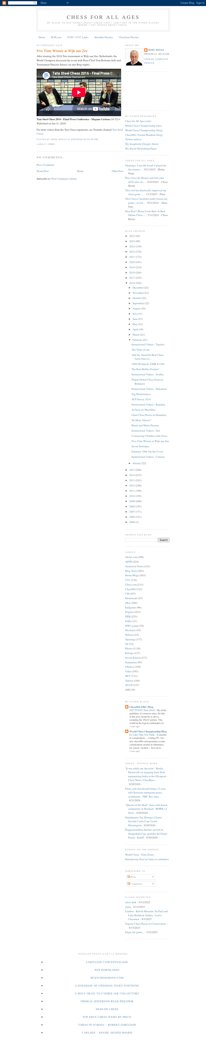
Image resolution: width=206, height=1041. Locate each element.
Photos (129, 648)
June (135, 319)
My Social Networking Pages (141, 148)
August (137, 308)
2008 (132, 506)
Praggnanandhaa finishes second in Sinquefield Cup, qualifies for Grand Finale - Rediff (146, 833)
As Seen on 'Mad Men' (144, 409)
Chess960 (130, 589)
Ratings (129, 653)
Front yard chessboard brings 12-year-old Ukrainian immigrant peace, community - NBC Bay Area (145, 792)
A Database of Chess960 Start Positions (107, 985)
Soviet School (132, 657)
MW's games (132, 625)
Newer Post (43, 171)
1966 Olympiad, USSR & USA (148, 364)
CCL (127, 580)
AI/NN (128, 561)
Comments (136, 883)
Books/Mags (132, 575)
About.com (131, 557)
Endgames (130, 607)
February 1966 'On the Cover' (147, 451)
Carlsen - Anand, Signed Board (107, 1032)
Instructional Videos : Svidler (148, 374)
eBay (128, 603)
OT (127, 644)
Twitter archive (133, 139)
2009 (132, 501)
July (135, 313)
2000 (132, 522)
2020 (132, 262)
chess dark (130, 902)
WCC (128, 676)
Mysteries (130, 630)
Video (51, 144)
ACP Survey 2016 (141, 399)
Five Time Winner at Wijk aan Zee (62, 50)
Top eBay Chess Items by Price (107, 1017)
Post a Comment (45, 165)
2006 (132, 517)
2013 (132, 480)
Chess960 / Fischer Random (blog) (144, 135)
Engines (129, 612)
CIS (127, 593)
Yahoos (129, 680)
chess (128, 907)
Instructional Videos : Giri (146, 430)
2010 (132, 496)
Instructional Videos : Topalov (148, 344)
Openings (130, 639)
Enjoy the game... (134, 932)
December (138, 287)
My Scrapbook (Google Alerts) (142, 144)
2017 (132, 277)
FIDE (128, 616)
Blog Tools (131, 571)
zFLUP (129, 685)
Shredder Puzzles (103, 37)
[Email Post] (99, 139)
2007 (132, 511)
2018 (132, 272)
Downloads (131, 598)
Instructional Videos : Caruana (148, 457)
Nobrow (129, 635)
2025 (132, 236)
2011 (132, 490)
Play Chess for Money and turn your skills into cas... (144, 180)
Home (42, 37)
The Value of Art (140, 349)
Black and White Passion (145, 425)
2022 (132, 251)
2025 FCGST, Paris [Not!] (142, 710)
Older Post (117, 171)
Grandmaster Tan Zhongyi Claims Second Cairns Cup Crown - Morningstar (143, 821)
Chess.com (131, 584)
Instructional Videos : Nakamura (149, 389)
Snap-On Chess (107, 1009)
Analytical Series (134, 566)
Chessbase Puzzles (129, 37)
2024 (132, 241)
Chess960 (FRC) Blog (141, 707)
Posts (133, 877)
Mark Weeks (156, 50)
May (135, 324)
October (137, 298)
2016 (132, 283)
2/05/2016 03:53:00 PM (84, 139)
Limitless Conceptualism (107, 962)
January (137, 463)
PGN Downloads (107, 970)
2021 (132, 257)
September (139, 303)
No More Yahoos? (141, 420)
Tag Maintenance (141, 394)
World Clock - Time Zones (139, 854)
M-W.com (56, 37)
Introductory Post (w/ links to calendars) (147, 859)
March (136, 334)
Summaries (131, 662)
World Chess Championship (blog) (144, 130)
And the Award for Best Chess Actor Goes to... (148, 357)
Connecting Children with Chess (149, 436)
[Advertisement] (143, 91)
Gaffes (128, 621)
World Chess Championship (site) (143, 125)
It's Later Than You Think (142, 734)
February (138, 340)
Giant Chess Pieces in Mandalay (149, 415)
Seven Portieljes (140, 446)
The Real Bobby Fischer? (145, 369)
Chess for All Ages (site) (138, 121)
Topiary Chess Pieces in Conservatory (145, 923)
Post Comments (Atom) (64, 178)
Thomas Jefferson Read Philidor (107, 1001)
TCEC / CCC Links (77, 37)
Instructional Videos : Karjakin (148, 404)
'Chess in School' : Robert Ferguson (107, 1025)
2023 (132, 246)
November (138, 293)
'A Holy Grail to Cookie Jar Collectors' (107, 993)
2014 (132, 475)
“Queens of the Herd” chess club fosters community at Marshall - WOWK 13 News (146, 809)
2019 (132, 267)
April (136, 329)
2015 (132, 470)
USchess (129, 666)
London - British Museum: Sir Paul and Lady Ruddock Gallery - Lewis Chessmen (146, 915)
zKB (127, 689)
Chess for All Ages (103, 16)
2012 (132, 485)
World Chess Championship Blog (148, 731)
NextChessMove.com (107, 978)
